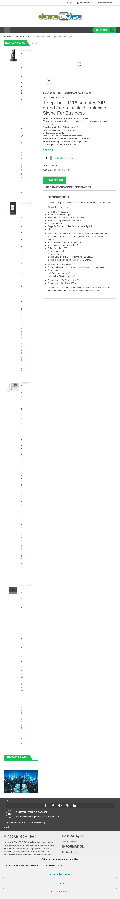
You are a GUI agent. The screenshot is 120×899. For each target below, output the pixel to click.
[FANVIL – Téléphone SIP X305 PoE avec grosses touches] (13, 387)
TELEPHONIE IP (24, 37)
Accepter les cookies (60, 874)
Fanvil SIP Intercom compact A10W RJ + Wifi (22, 644)
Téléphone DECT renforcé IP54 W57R (22, 99)
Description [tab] (54, 180)
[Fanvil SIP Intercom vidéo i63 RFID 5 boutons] (13, 208)
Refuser (60, 883)
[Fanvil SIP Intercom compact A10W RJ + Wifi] (13, 590)
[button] (32, 43)
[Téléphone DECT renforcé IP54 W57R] (13, 55)
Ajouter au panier (65, 158)
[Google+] (60, 805)
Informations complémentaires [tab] (68, 187)
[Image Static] (21, 781)
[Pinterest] (67, 805)
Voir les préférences (60, 891)
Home (9, 37)
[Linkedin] (74, 805)
